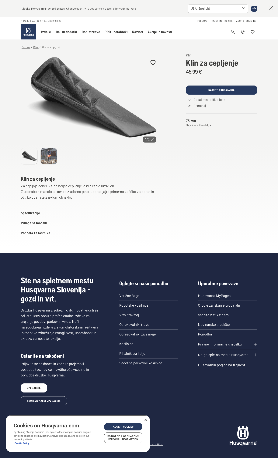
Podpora (202, 20)
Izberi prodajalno (245, 20)
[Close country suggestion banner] (271, 8)
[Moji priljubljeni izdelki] (252, 31)
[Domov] (28, 31)
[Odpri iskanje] (233, 31)
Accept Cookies (123, 426)
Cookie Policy (22, 443)
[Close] (145, 419)
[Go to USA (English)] (254, 9)
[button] (46, 31)
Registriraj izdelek (221, 20)
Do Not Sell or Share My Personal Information (123, 438)
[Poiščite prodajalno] (242, 31)
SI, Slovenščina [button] (52, 20)
